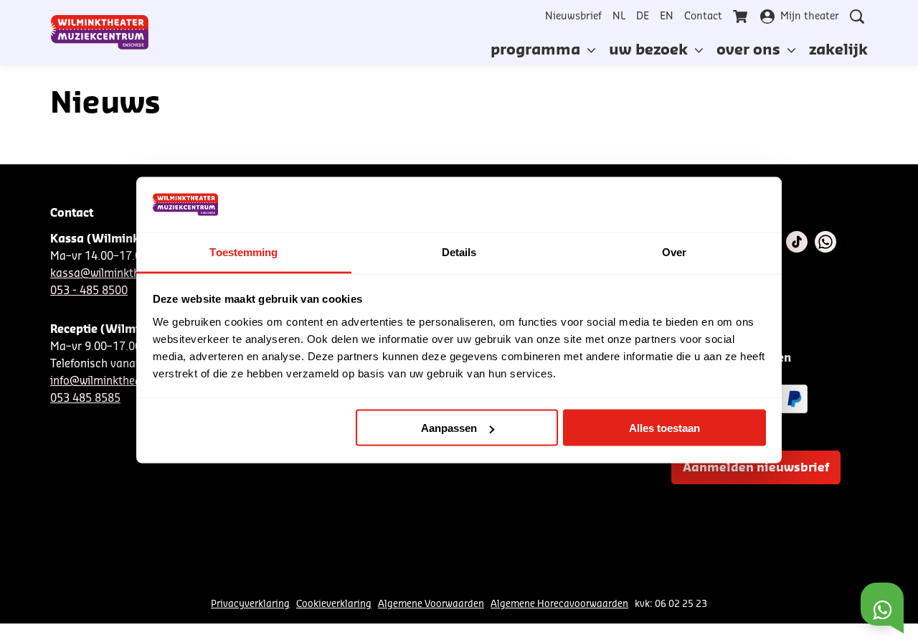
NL (618, 16)
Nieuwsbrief (573, 16)
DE (642, 16)
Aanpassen (449, 428)
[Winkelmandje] (741, 16)
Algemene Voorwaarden (431, 603)
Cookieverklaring (334, 603)
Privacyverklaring (250, 603)
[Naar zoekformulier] (857, 16)
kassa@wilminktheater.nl (114, 273)
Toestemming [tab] (243, 251)
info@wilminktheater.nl (108, 381)
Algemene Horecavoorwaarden (559, 603)
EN (666, 16)
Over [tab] (674, 251)
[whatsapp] (825, 242)
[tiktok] (797, 242)
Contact (703, 16)
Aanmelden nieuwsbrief (756, 468)
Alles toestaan (664, 428)
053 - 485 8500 (89, 291)
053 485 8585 (85, 398)
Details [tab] (459, 251)
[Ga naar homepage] (99, 32)
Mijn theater (809, 16)
